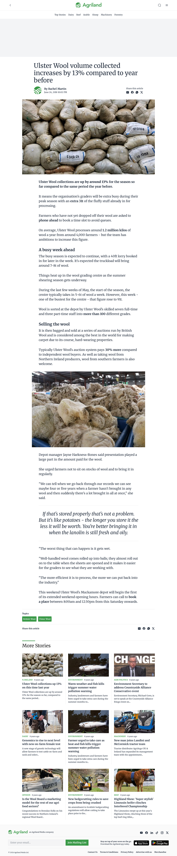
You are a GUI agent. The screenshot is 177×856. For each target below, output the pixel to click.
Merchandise (160, 852)
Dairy (71, 14)
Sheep (95, 14)
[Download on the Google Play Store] (160, 843)
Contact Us (92, 852)
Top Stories (60, 14)
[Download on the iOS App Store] (141, 843)
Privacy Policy (127, 852)
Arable (86, 14)
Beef (78, 14)
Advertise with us (144, 852)
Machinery (106, 14)
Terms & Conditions (109, 852)
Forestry (118, 14)
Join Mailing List (77, 842)
